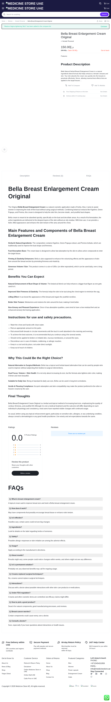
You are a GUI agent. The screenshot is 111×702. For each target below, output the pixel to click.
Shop (3, 670)
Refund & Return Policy (32, 663)
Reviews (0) (58, 176)
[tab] (24, 175)
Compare (104, 26)
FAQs (88, 176)
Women (10, 21)
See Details (103, 91)
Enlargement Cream (75, 673)
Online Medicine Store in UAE (32, 670)
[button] (72, 85)
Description (25, 176)
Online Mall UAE (29, 675)
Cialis (70, 677)
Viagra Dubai (6, 673)
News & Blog (6, 666)
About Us (5, 663)
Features (64, 56)
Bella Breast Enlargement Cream (31, 207)
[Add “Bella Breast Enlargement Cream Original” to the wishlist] (98, 85)
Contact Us (50, 677)
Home (3, 21)
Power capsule (73, 670)
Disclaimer (27, 666)
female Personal (20, 21)
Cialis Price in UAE (30, 678)
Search (104, 14)
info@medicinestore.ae (100, 669)
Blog (47, 673)
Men (69, 663)
